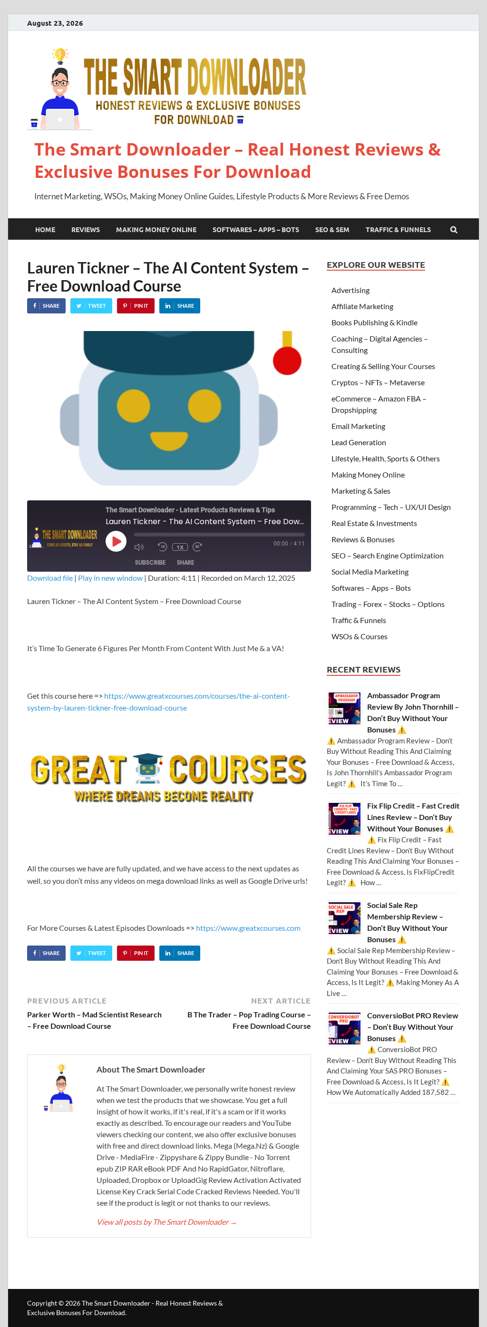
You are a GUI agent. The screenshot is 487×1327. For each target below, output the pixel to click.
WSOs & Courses (359, 636)
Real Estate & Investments (374, 522)
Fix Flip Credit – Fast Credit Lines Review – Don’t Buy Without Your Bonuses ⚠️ (413, 817)
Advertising (350, 289)
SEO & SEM (332, 229)
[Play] (116, 541)
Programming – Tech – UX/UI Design (391, 506)
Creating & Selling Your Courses (383, 366)
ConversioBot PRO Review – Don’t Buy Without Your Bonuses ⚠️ (412, 1027)
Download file (50, 577)
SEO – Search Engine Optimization (387, 555)
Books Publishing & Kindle (374, 322)
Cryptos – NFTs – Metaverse (378, 382)
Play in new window (110, 577)
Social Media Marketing (370, 571)
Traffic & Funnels (398, 229)
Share (185, 562)
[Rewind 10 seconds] (162, 547)
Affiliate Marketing (362, 306)
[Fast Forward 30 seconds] (202, 547)
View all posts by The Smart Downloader (167, 1221)
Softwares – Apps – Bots (256, 229)
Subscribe (150, 562)
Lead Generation (358, 442)
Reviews (85, 229)
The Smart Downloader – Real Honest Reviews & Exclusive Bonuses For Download (237, 160)
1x (180, 547)
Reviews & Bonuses (363, 539)
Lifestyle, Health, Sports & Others (385, 458)
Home (45, 229)
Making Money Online (156, 229)
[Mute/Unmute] (143, 547)
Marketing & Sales (360, 490)
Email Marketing (358, 425)
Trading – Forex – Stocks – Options (388, 603)
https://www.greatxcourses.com (248, 927)
